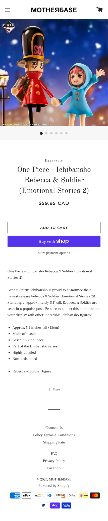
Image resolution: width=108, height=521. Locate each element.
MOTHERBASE (60, 479)
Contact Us (54, 427)
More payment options (54, 253)
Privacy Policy (54, 460)
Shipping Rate (54, 442)
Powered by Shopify (54, 485)
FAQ (54, 453)
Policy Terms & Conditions (54, 435)
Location (54, 468)
